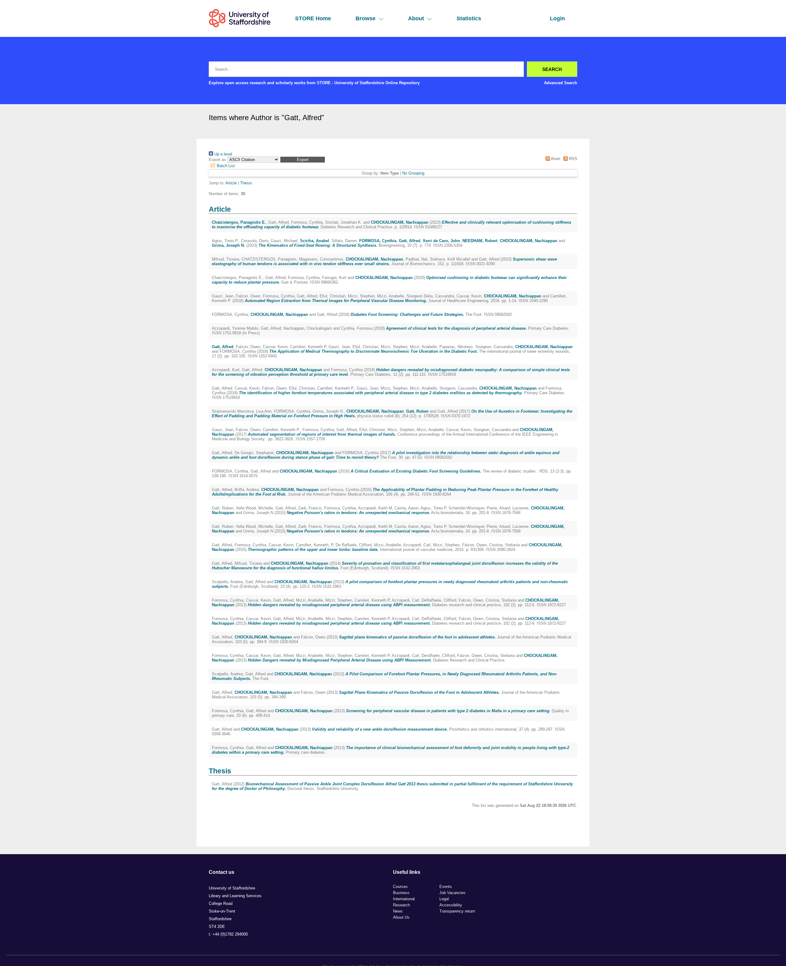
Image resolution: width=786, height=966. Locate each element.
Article (231, 183)
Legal (444, 899)
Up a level (222, 154)
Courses (400, 886)
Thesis (246, 183)
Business (401, 892)
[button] (302, 160)
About (416, 18)
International (404, 899)
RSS (572, 158)
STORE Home (313, 18)
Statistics (469, 18)
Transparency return (457, 911)
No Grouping (413, 173)
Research (401, 905)
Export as (217, 159)
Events (445, 886)
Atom (555, 158)
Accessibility (450, 905)
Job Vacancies (452, 892)
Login (557, 18)
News (398, 911)
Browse (365, 18)
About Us (401, 917)
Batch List (225, 165)
